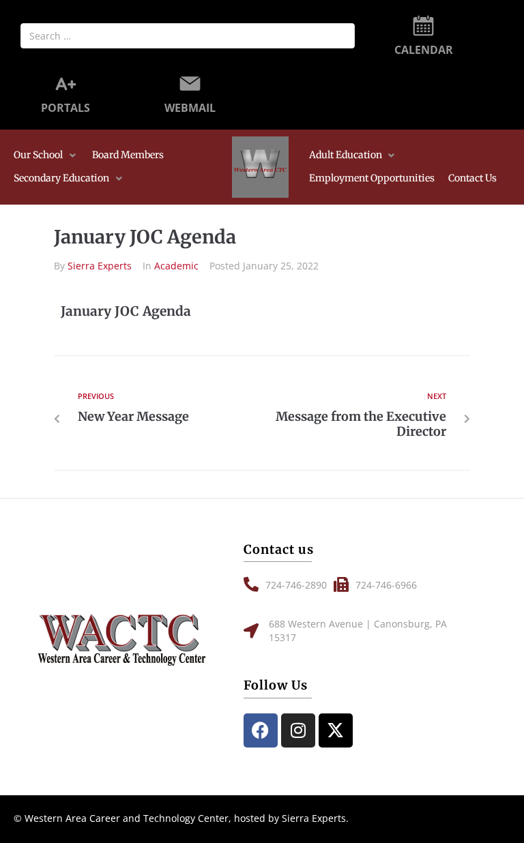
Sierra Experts (100, 265)
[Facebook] (261, 730)
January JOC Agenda (126, 311)
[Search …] (187, 35)
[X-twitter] (336, 730)
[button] (46, 155)
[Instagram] (298, 730)
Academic (176, 265)
